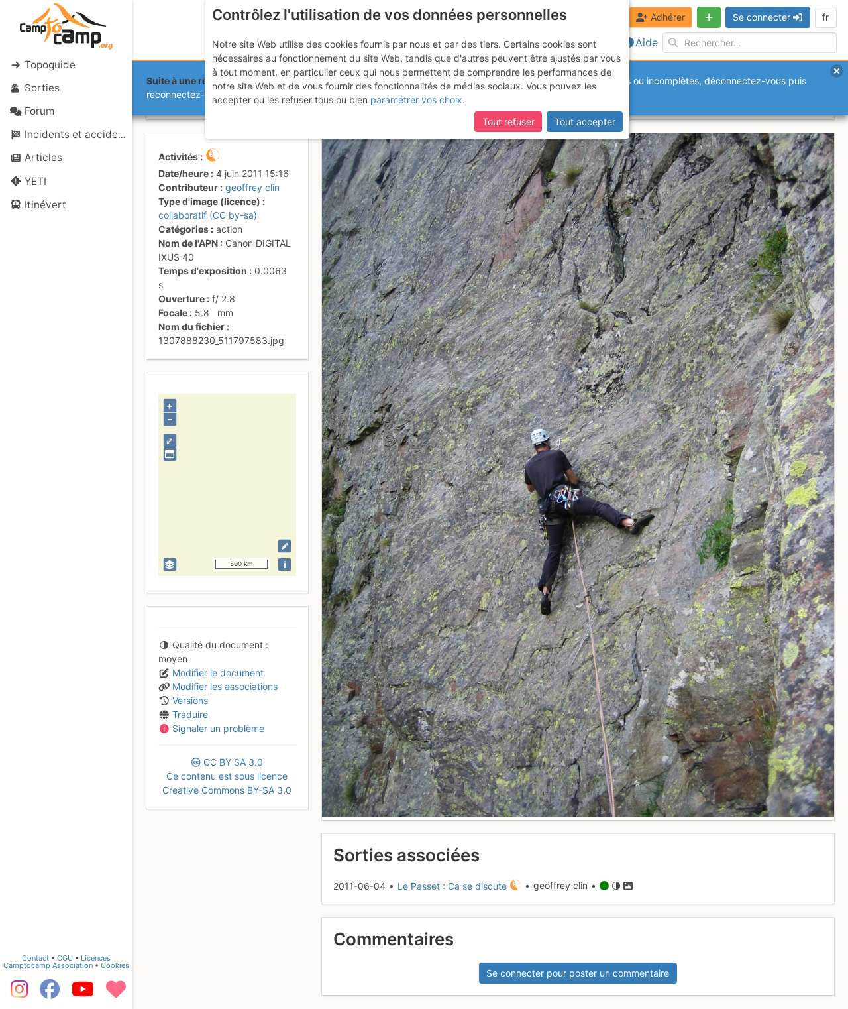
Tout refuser (508, 121)
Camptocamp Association (48, 965)
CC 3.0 (227, 776)
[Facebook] (50, 993)
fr (825, 17)
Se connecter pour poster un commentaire (577, 973)
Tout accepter (585, 121)
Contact (35, 958)
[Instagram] (16, 993)
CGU (65, 958)
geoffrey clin (252, 187)
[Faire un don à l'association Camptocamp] (116, 993)
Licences (96, 958)
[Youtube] (83, 993)
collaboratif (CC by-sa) (207, 215)
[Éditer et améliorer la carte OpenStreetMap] (284, 546)
